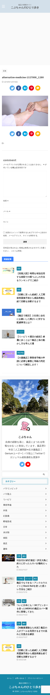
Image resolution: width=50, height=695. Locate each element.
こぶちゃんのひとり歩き (25, 7)
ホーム (9, 678)
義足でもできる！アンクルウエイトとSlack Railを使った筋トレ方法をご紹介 (32, 586)
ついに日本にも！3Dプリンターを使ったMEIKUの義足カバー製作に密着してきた (32, 608)
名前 (5, 201)
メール (6, 211)
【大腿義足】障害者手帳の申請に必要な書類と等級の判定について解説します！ (31, 361)
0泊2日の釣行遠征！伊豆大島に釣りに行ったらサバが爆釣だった (32, 563)
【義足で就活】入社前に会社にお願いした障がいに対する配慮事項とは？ (31, 319)
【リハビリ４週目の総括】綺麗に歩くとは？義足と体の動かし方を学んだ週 (31, 340)
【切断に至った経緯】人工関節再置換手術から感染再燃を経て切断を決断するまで (31, 298)
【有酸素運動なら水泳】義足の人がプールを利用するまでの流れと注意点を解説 (32, 630)
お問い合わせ (19, 678)
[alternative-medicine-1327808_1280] (25, 88)
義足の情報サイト (25, 683)
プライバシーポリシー (35, 678)
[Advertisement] (25, 39)
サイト (6, 222)
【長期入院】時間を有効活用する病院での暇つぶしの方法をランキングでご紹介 (31, 277)
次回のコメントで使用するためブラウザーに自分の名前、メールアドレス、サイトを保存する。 (25, 234)
